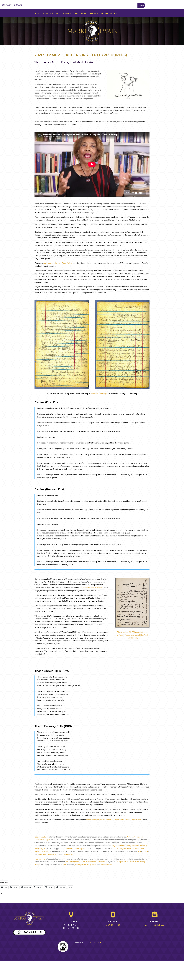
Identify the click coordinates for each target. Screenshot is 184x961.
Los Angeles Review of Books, (86, 864)
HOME (37, 13)
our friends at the (57, 263)
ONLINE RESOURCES (85, 13)
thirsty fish (92, 942)
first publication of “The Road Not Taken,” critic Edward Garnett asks (113, 820)
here (139, 851)
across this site (106, 864)
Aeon (64, 864)
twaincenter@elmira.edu (155, 925)
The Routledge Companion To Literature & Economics (85, 862)
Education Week (69, 854)
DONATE (18, 5)
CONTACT (7, 5)
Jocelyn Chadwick (41, 837)
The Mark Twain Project (99, 393)
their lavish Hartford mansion (92, 587)
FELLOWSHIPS (63, 13)
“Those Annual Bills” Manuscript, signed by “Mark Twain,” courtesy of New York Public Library (132, 635)
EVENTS (47, 13)
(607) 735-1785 (113, 925)
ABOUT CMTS (108, 13)
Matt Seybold (39, 859)
